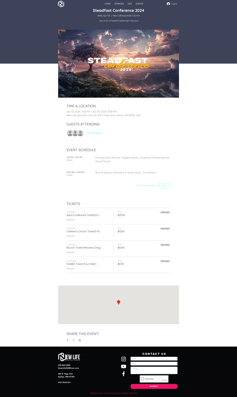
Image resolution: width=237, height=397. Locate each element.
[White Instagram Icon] (123, 359)
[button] (139, 4)
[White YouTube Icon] (123, 366)
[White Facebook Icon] (123, 374)
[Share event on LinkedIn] (80, 340)
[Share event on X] (74, 340)
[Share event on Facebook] (68, 340)
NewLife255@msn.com (68, 368)
